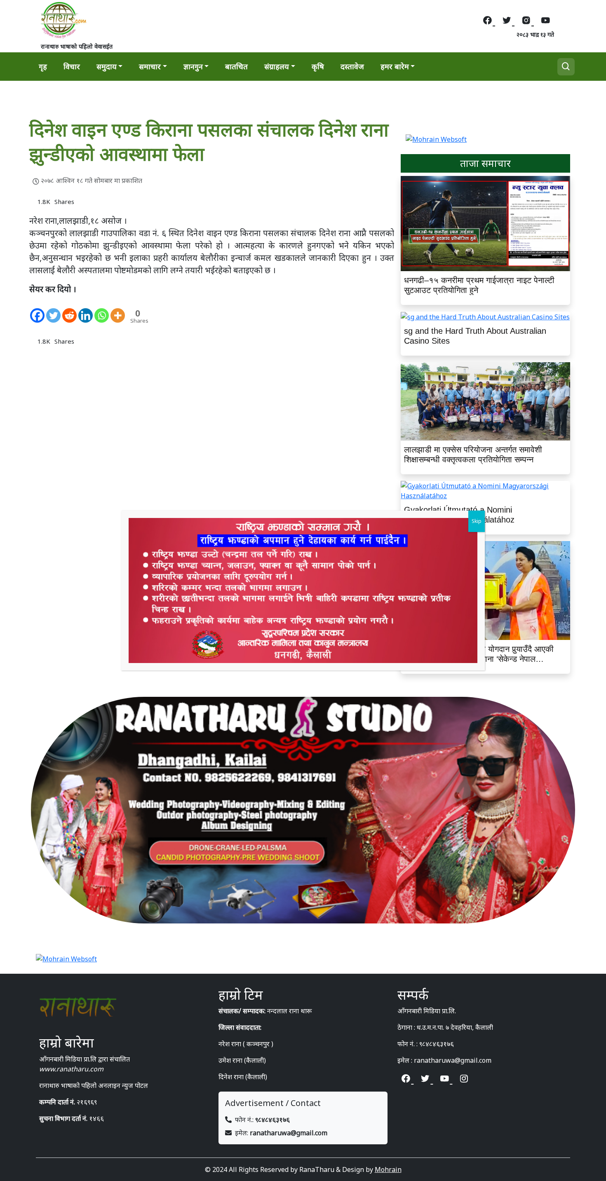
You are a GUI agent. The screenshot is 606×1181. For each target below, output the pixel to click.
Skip (477, 521)
